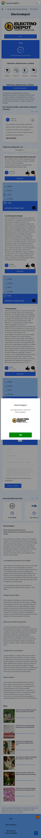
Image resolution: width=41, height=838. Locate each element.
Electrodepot (20, 405)
